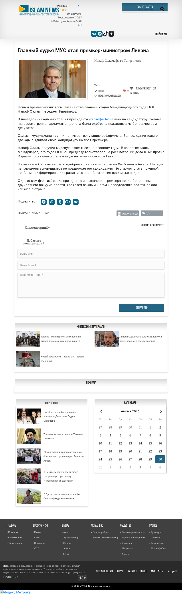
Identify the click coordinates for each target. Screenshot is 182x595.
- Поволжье (39, 543)
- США (65, 554)
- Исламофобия (157, 548)
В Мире (65, 526)
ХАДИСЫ (132, 571)
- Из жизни (126, 543)
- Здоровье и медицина (132, 537)
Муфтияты (157, 571)
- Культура (155, 532)
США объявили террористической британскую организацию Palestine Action (64, 456)
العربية (172, 571)
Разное (153, 526)
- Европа (66, 543)
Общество (125, 526)
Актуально (97, 526)
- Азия (65, 532)
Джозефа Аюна (102, 119)
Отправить (142, 307)
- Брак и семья (156, 543)
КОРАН (120, 571)
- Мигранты (126, 548)
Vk (148, 213)
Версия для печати (152, 224)
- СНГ (36, 548)
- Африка (66, 548)
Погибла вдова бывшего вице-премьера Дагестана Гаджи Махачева (61, 416)
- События (154, 537)
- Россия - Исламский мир (105, 537)
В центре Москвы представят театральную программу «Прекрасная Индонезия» (61, 476)
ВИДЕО (143, 571)
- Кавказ (37, 532)
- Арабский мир (70, 537)
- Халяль (124, 554)
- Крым (36, 537)
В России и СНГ (40, 526)
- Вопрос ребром (100, 532)
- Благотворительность (132, 532)
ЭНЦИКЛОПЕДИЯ (104, 571)
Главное (11, 526)
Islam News (130, 214)
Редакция (10, 577)
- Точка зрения (14, 543)
